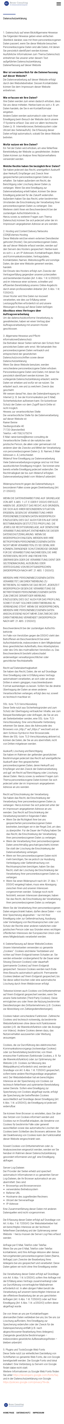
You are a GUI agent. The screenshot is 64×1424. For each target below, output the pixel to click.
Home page (8, 1413)
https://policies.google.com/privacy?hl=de (26, 1382)
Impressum (38, 1413)
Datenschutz (23, 1413)
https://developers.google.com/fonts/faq (35, 1375)
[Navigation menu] (59, 3)
